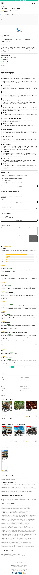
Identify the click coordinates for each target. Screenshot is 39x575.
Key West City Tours (27, 511)
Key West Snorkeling (22, 539)
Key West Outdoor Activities (22, 531)
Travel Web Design (19, 570)
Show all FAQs (19, 202)
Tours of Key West (21, 568)
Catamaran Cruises (23, 390)
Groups (25, 562)
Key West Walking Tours (23, 545)
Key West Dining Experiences (23, 516)
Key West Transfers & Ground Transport (25, 542)
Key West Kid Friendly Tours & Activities (7, 527)
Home (1, 6)
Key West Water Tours (12, 546)
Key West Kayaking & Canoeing (20, 526)
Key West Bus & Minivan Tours (27, 509)
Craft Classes (3, 388)
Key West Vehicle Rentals (30, 543)
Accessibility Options (15, 565)
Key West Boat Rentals (26, 508)
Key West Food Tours (11, 520)
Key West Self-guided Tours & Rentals (6, 538)
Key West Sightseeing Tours (5, 539)
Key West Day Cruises (14, 515)
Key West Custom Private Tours (5, 515)
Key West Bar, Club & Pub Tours (23, 507)
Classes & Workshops (23, 386)
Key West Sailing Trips (10, 535)
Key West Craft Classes (21, 512)
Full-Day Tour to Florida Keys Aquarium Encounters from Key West (7, 410)
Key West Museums (23, 530)
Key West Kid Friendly (29, 526)
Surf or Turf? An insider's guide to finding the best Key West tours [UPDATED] (13, 555)
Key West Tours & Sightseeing (13, 542)
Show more (19, 208)
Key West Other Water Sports (12, 531)
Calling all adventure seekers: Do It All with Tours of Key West (10, 554)
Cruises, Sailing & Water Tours (24, 388)
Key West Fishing (13, 519)
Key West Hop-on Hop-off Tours (6, 524)
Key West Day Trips (22, 515)
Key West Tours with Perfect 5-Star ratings (7, 487)
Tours (3, 6)
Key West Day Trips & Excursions (31, 515)
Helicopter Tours (22, 379)
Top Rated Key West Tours (5, 484)
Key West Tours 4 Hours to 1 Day (6, 488)
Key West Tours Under (18, 491)
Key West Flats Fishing (31, 519)
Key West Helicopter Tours (13, 523)
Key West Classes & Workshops (12, 512)
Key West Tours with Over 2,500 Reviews (7, 491)
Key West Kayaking (11, 526)
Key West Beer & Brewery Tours (6, 508)
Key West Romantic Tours (32, 534)
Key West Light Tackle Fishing (18, 527)
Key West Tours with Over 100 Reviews (18, 488)
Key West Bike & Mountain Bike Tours (17, 508)
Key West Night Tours (4, 531)
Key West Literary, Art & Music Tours (6, 528)
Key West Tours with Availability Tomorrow (19, 478)
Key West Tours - (27, 491)
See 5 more (19, 186)
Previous (1, 19)
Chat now (3, 12)
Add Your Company (22, 563)
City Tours (2, 386)
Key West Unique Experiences (20, 543)
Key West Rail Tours (25, 534)
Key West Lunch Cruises (16, 528)
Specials (16, 562)
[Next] (30, 367)
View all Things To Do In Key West (18, 547)
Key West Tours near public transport (18, 499)
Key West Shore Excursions (17, 538)
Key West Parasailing (30, 531)
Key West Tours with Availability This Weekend (8, 479)
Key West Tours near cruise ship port (30, 499)
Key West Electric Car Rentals (5, 519)
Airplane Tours (3, 379)
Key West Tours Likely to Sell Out (25, 492)
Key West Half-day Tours (4, 523)
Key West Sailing (3, 535)
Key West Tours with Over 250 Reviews (30, 488)
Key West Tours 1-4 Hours (28, 487)
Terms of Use (20, 566)
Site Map (14, 570)
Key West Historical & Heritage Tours (23, 523)
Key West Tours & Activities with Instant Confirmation (27, 484)
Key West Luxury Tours (4, 530)
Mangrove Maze (17, 409)
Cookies (24, 566)
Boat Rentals (22, 381)
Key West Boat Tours (12, 509)
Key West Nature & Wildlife (31, 530)
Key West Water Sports (4, 546)
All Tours (2, 377)
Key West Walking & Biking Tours (14, 545)
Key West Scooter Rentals (18, 535)
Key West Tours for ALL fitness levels (6, 500)
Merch (13, 562)
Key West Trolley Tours (4, 543)
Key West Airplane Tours (30, 505)
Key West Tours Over (14, 492)
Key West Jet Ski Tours (25, 524)
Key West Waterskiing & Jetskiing (29, 546)
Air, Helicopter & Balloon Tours (24, 377)
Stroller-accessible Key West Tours (6, 499)
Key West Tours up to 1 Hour (19, 487)
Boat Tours (2, 390)
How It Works (21, 562)
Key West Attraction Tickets (13, 507)
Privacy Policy (15, 566)
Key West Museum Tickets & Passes (14, 530)
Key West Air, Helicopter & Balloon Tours (19, 505)
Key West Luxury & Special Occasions (27, 528)
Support (14, 563)
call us (8, 11)
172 (26, 366)
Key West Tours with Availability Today (7, 478)
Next (37, 19)
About (17, 563)
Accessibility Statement (23, 565)
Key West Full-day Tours (30, 520)
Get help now (19, 220)
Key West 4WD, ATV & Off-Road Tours (7, 505)
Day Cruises (2, 392)
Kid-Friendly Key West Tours (14, 484)
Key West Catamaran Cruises (19, 511)
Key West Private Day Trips (5, 534)
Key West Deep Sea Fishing (5, 516)
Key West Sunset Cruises (4, 542)
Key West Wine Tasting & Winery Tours (7, 547)
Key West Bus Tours (4, 511)
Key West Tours (5, 373)
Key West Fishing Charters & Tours (22, 519)
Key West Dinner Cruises (32, 516)
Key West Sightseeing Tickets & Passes (28, 538)
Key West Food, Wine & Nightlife (21, 520)
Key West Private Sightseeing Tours (15, 534)
